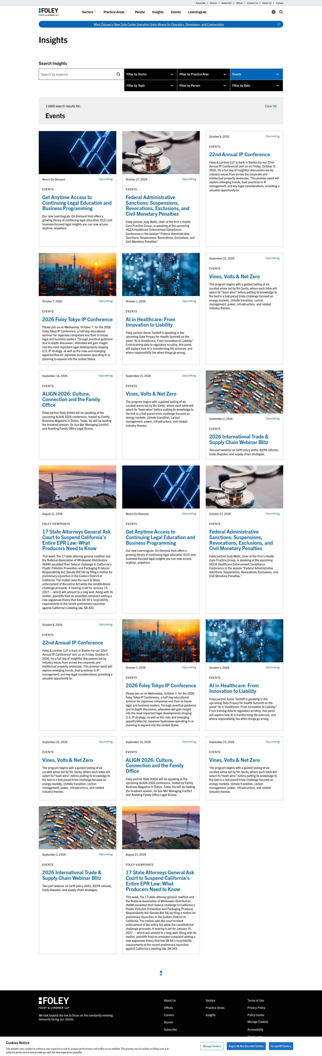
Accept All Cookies (281, 1046)
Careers (279, 3)
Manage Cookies (212, 1046)
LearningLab (197, 12)
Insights (158, 12)
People (140, 12)
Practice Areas (114, 12)
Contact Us (252, 3)
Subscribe (201, 3)
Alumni (213, 3)
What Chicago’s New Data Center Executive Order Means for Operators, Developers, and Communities (159, 24)
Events (176, 12)
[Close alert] (278, 24)
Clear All (271, 106)
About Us (267, 3)
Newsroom (227, 3)
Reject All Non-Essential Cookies (246, 1046)
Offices (239, 3)
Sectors (87, 12)
